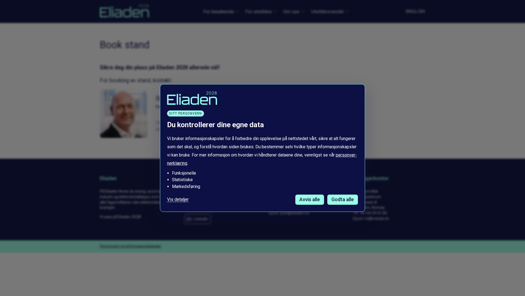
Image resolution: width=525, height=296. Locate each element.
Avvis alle (309, 199)
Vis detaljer (178, 199)
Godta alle (342, 199)
